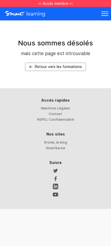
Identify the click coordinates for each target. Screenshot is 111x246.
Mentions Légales (55, 108)
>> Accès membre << (55, 3)
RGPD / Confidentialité (55, 119)
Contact (55, 114)
